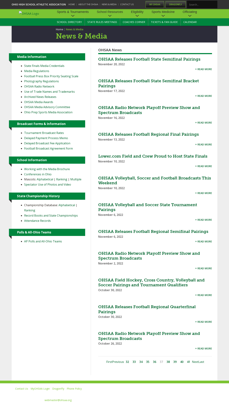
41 (188, 362)
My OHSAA (154, 4)
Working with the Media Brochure (47, 169)
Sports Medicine (163, 12)
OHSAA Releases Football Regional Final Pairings (148, 134)
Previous (118, 362)
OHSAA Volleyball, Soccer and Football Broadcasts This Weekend (154, 181)
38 (168, 362)
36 (154, 362)
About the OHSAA (88, 4)
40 (181, 362)
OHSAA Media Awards (38, 102)
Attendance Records (37, 221)
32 (127, 362)
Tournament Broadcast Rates (44, 133)
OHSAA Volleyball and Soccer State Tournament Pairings (147, 207)
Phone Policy (74, 388)
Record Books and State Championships (51, 215)
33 (134, 362)
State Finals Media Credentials (44, 66)
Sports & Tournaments (73, 12)
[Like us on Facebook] (150, 393)
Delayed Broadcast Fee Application (47, 143)
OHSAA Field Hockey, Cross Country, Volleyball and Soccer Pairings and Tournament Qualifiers (151, 283)
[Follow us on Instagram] (197, 393)
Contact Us (127, 4)
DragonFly (175, 4)
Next (195, 362)
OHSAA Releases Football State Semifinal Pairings (149, 59)
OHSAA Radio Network (39, 86)
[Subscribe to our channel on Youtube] (181, 393)
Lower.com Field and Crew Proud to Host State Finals (152, 156)
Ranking (61, 179)
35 (147, 362)
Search (214, 4)
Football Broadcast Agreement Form (48, 148)
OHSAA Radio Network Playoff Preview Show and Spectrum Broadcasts (149, 110)
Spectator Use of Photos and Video (47, 184)
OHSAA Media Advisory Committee (47, 107)
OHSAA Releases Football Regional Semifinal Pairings (153, 231)
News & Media (109, 4)
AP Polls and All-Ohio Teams (43, 241)
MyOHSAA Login (40, 388)
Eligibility (137, 12)
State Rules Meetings (102, 22)
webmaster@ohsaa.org (58, 400)
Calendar (190, 22)
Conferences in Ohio (38, 174)
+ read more (203, 69)
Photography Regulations (41, 81)
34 (141, 362)
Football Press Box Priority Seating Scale (51, 76)
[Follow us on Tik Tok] (214, 393)
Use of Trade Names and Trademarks (49, 92)
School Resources (110, 12)
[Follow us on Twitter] (165, 393)
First (109, 362)
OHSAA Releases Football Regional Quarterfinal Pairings (147, 309)
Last (201, 362)
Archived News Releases (40, 97)
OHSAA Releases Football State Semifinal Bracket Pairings (148, 83)
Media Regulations (36, 71)
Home (72, 4)
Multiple (75, 179)
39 (175, 362)
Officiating (190, 12)
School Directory (69, 22)
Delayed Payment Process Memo (46, 138)
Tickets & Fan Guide (164, 22)
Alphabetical (45, 179)
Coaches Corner (134, 22)
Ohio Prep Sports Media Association (48, 112)
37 (161, 362)
